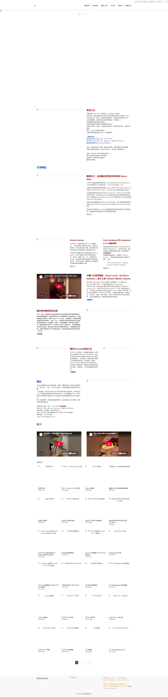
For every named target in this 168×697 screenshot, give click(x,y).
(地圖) (71, 412)
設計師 (113, 5)
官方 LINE (111, 680)
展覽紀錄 (128, 5)
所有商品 (95, 5)
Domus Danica (77, 240)
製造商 (120, 5)
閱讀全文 (89, 214)
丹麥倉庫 (87, 5)
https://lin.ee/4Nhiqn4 (103, 143)
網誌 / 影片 (104, 5)
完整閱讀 (39, 334)
